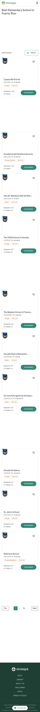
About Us (20, 684)
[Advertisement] (20, 32)
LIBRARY (20, 680)
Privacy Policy (20, 696)
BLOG (20, 676)
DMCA (20, 692)
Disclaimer (20, 688)
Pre (5, 608)
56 (24, 608)
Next (35, 608)
